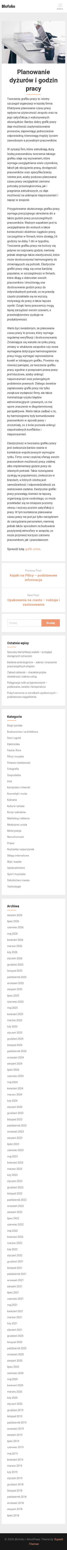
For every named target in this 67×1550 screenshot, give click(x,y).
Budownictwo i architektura (22, 731)
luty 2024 (12, 1100)
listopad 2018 (14, 1490)
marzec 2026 (14, 946)
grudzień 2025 (15, 964)
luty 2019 (12, 1472)
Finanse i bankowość (18, 762)
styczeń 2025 (14, 1032)
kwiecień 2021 (15, 1311)
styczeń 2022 (14, 1255)
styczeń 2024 (14, 1107)
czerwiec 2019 (15, 1447)
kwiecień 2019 (15, 1459)
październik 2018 (16, 1496)
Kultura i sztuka (15, 806)
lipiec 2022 (13, 1218)
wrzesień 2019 (15, 1428)
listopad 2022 (14, 1193)
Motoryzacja (14, 830)
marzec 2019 (14, 1465)
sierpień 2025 (14, 989)
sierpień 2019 (14, 1434)
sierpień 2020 (14, 1360)
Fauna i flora (14, 750)
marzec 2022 (14, 1243)
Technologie (14, 886)
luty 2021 (12, 1323)
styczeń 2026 (14, 958)
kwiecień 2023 (15, 1162)
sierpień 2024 (14, 1063)
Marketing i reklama (18, 818)
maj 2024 (12, 1082)
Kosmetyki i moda (17, 793)
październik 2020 (16, 1348)
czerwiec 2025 (15, 1001)
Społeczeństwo (16, 867)
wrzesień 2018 (15, 1503)
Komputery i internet (18, 787)
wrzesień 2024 (15, 1057)
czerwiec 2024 (15, 1076)
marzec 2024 (14, 1094)
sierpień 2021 (14, 1286)
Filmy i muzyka (15, 756)
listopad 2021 (14, 1267)
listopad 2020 (14, 1342)
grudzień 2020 (15, 1335)
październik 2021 (16, 1274)
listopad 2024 (14, 1045)
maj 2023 (12, 1156)
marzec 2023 (14, 1168)
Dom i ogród (14, 737)
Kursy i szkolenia (16, 812)
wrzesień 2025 (15, 983)
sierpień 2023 (14, 1137)
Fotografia (13, 768)
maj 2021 (12, 1304)
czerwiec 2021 (15, 1298)
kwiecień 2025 (15, 1014)
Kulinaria (12, 799)
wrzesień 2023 (15, 1131)
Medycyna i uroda (17, 824)
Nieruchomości (15, 836)
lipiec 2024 (13, 1069)
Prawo (10, 843)
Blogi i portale (14, 725)
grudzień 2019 (15, 1410)
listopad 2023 (14, 1119)
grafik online (32, 549)
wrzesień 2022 (15, 1206)
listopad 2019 (14, 1416)
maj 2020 (12, 1379)
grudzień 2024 (15, 1038)
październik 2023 (16, 1125)
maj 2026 (12, 933)
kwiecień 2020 (15, 1385)
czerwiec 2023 (15, 1150)
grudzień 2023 (15, 1113)
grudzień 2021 (15, 1261)
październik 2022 (16, 1199)
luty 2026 (12, 952)
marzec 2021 (14, 1317)
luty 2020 (12, 1397)
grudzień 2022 (15, 1187)
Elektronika (13, 744)
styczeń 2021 (14, 1329)
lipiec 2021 (13, 1292)
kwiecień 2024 (15, 1088)
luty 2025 (12, 1026)
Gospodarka (14, 775)
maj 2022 (12, 1230)
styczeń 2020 (14, 1403)
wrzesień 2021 (15, 1280)
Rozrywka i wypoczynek (20, 849)
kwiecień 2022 (15, 1236)
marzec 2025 (14, 1020)
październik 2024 (16, 1051)
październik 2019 (16, 1422)
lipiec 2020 (13, 1366)
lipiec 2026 (13, 921)
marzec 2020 (14, 1391)
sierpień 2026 (14, 915)
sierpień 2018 (14, 1509)
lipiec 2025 (13, 995)
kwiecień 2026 (15, 939)
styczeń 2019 (14, 1478)
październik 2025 (16, 977)
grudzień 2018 (15, 1484)
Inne (9, 781)
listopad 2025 (14, 970)
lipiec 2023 (13, 1144)
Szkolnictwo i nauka (18, 880)
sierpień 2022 (14, 1212)
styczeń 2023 (14, 1181)
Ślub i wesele (14, 861)
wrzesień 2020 (15, 1354)
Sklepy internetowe (18, 855)
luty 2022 (12, 1249)
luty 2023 (12, 1175)
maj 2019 (12, 1453)
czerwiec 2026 (15, 927)
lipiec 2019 (13, 1441)
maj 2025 (12, 1007)
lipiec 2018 (13, 1515)
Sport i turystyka (16, 874)
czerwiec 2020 (15, 1373)
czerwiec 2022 (15, 1224)
